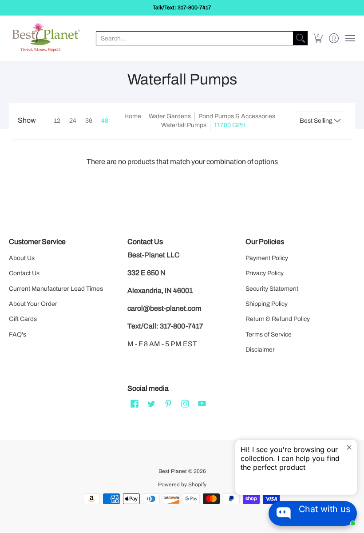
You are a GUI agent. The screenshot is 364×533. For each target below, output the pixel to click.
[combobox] (194, 38)
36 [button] (88, 120)
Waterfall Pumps (183, 125)
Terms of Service (268, 334)
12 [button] (57, 120)
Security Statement (271, 288)
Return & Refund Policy (277, 319)
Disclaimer (260, 349)
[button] (318, 38)
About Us (22, 258)
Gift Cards (23, 319)
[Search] (300, 38)
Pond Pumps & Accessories (236, 116)
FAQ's (17, 334)
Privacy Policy (264, 273)
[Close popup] (349, 447)
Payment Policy (266, 258)
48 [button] (104, 120)
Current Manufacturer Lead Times (56, 288)
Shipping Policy (266, 304)
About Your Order (33, 304)
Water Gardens (170, 116)
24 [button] (72, 120)
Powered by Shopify (182, 484)
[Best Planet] (46, 38)
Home (132, 116)
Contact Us (24, 273)
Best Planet (172, 471)
